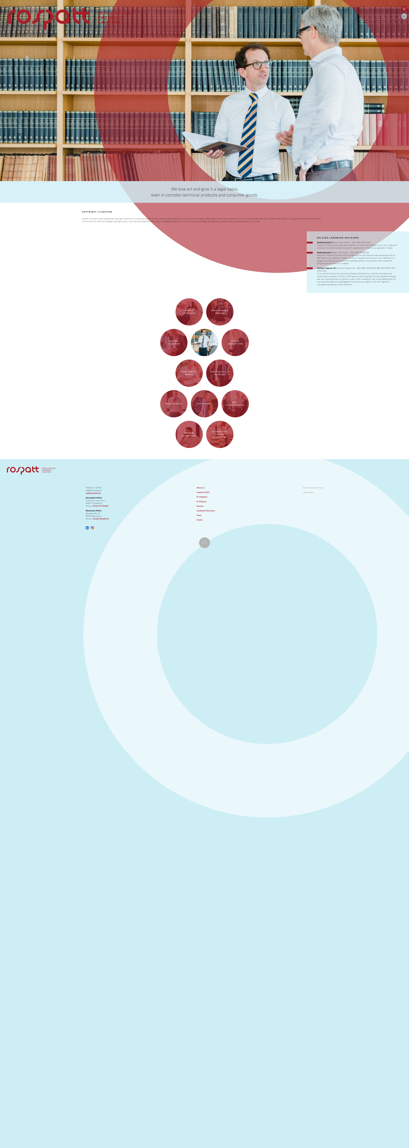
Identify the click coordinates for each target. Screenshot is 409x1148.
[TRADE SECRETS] (173, 416)
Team (199, 515)
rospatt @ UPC (203, 492)
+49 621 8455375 (100, 519)
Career (200, 520)
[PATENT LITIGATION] (189, 325)
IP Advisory (202, 501)
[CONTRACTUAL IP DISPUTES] (219, 386)
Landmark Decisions (206, 510)
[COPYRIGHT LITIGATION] (204, 355)
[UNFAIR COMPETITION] (235, 355)
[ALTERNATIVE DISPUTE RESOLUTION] (219, 447)
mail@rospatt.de (93, 493)
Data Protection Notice (313, 487)
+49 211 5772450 (100, 506)
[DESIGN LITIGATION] (173, 355)
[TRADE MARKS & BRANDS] (219, 325)
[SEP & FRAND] (204, 416)
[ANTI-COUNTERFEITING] (235, 416)
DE (404, 16)
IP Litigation (202, 497)
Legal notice (308, 492)
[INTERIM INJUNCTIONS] (189, 447)
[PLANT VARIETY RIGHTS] (189, 386)
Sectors (200, 506)
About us (201, 487)
